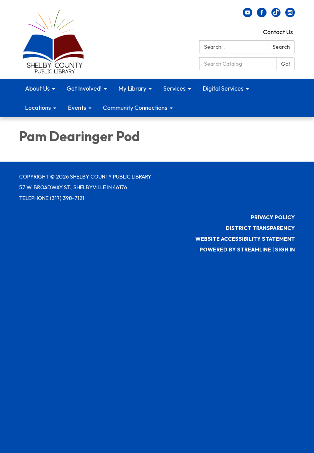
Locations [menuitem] (38, 107)
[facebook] (262, 15)
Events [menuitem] (77, 107)
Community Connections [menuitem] (135, 107)
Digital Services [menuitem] (223, 88)
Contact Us (278, 32)
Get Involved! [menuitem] (84, 88)
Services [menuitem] (174, 88)
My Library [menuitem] (132, 88)
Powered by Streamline (235, 249)
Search (281, 46)
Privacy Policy (273, 217)
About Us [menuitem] (37, 88)
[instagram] (290, 15)
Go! (285, 63)
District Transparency (260, 228)
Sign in (285, 249)
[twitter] (276, 15)
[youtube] (247, 15)
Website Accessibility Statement (245, 238)
